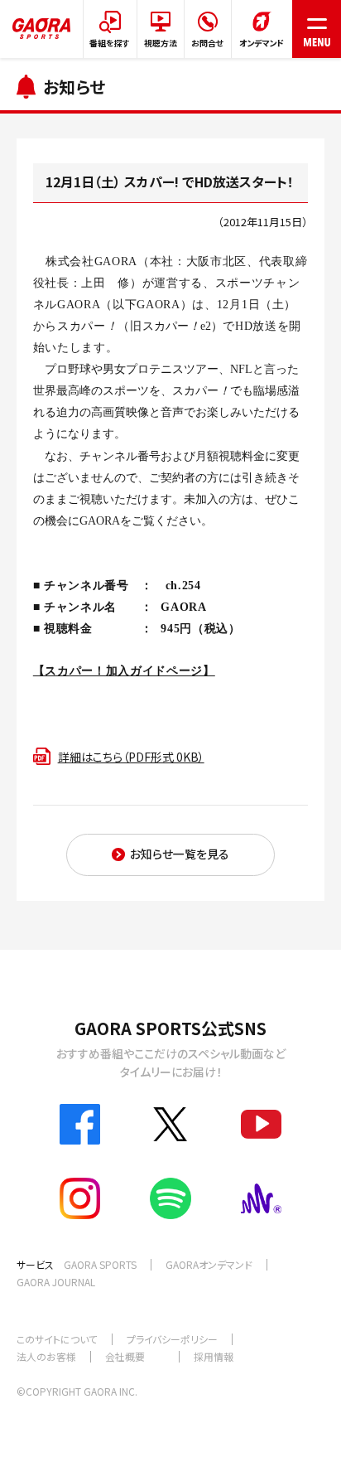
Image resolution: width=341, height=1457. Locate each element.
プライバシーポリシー (172, 1339)
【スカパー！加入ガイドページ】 (124, 671)
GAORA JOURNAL (56, 1282)
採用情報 (213, 1356)
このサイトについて (57, 1339)
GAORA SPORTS (100, 1264)
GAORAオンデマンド (209, 1264)
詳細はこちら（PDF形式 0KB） (131, 756)
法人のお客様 (46, 1356)
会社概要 (125, 1356)
